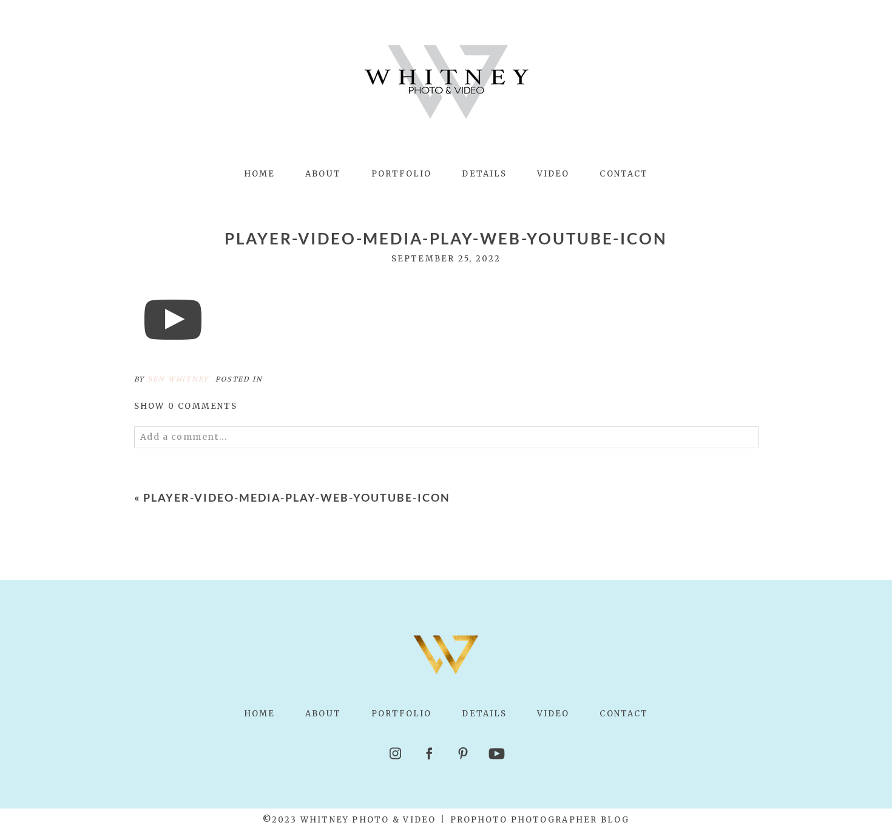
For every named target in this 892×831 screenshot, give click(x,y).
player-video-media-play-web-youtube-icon (296, 497)
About (322, 174)
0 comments (186, 406)
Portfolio (401, 174)
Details (484, 174)
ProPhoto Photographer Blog (539, 820)
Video (553, 174)
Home (259, 174)
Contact (624, 174)
